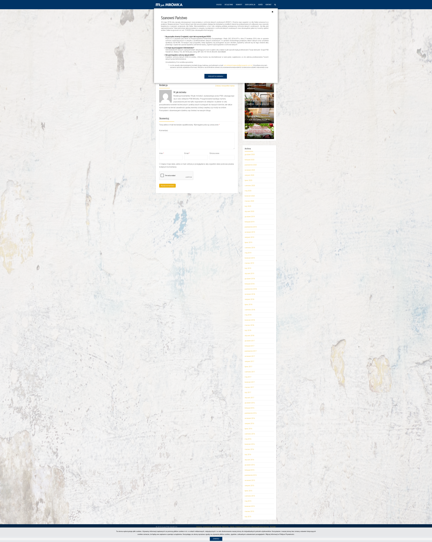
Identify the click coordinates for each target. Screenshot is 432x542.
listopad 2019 (249, 222)
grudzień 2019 (250, 216)
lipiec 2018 (248, 304)
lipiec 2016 (248, 429)
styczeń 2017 (249, 398)
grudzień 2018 (250, 279)
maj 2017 (248, 377)
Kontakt (268, 5)
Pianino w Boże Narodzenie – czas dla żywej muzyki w (258, 118)
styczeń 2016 (249, 460)
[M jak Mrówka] (169, 4)
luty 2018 (248, 330)
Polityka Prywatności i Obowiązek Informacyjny (252, 527)
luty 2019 (248, 268)
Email (187, 153)
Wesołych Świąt (253, 135)
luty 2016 (248, 454)
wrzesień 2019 (250, 232)
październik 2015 (251, 475)
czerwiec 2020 (250, 185)
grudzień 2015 (250, 465)
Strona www (214, 153)
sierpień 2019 (249, 237)
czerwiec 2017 (250, 372)
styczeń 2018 (249, 335)
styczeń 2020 (249, 211)
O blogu (219, 5)
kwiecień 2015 (250, 506)
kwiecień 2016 (250, 444)
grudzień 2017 (250, 341)
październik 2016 (251, 413)
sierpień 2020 (249, 175)
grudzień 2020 (250, 154)
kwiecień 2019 (250, 258)
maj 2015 (248, 501)
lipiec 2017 (248, 366)
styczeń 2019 (249, 273)
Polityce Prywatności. (287, 534)
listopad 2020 (249, 160)
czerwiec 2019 (250, 248)
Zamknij (216, 539)
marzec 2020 (249, 201)
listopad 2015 (249, 470)
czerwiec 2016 (250, 434)
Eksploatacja (250, 5)
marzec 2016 (249, 449)
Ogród (260, 5)
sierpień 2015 (249, 485)
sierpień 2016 (249, 423)
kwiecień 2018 (250, 320)
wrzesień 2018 (250, 294)
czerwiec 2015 (250, 496)
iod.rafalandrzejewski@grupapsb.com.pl (238, 65)
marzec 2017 (249, 387)
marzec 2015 (249, 511)
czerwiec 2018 (250, 310)
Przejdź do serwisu (215, 76)
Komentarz (163, 130)
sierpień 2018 (249, 299)
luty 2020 (248, 206)
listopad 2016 (249, 408)
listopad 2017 (249, 346)
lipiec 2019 (248, 242)
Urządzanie (229, 5)
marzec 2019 (249, 263)
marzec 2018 (249, 325)
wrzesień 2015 (250, 480)
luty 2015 (248, 516)
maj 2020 (248, 191)
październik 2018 (251, 289)
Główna (199, 527)
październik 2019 (251, 227)
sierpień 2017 (249, 361)
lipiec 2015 (248, 491)
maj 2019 (248, 253)
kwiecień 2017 (250, 382)
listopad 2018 (249, 284)
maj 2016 (248, 439)
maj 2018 (248, 315)
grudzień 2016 (250, 403)
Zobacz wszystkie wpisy (225, 86)
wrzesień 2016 (250, 418)
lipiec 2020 (248, 180)
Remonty (239, 5)
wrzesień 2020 (250, 170)
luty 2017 (248, 392)
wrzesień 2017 (250, 356)
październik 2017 (251, 351)
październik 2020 (251, 165)
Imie (161, 153)
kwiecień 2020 (250, 196)
